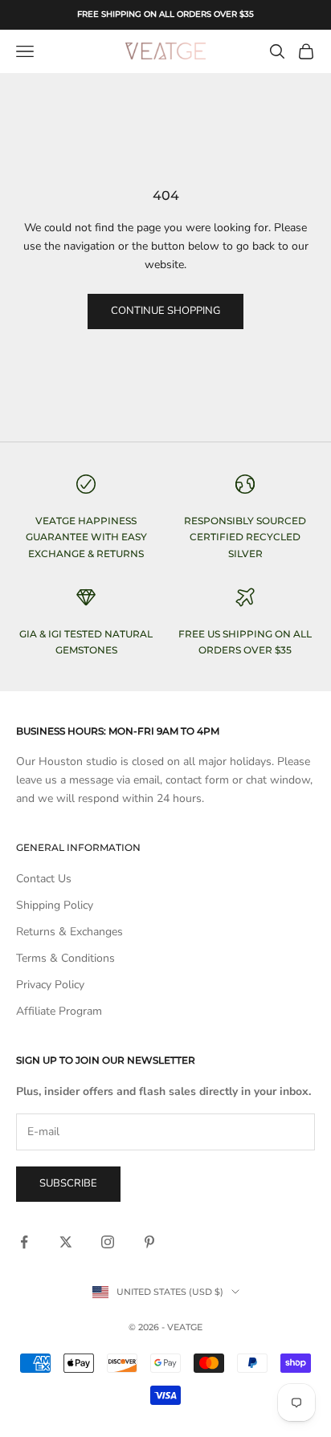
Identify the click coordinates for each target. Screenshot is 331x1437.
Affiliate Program (59, 1011)
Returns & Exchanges (69, 931)
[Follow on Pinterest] (149, 1242)
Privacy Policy (50, 984)
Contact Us (44, 878)
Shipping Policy (54, 905)
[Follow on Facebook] (24, 1242)
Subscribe (68, 1183)
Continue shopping (165, 310)
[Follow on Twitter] (66, 1242)
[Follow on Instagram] (108, 1242)
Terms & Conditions (65, 958)
